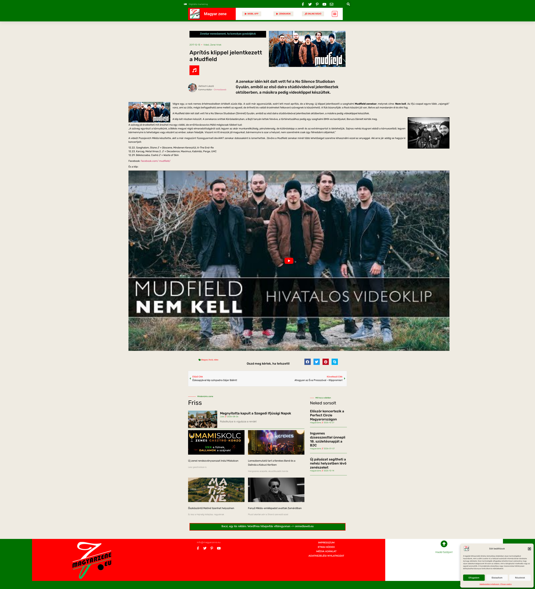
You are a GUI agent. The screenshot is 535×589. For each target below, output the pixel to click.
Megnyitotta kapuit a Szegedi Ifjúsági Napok (255, 413)
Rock (211, 360)
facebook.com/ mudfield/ (156, 160)
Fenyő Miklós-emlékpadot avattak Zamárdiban (275, 508)
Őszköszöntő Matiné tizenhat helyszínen (211, 508)
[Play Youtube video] (288, 261)
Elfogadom (474, 577)
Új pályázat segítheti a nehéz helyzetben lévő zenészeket (328, 463)
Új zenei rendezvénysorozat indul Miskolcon (213, 460)
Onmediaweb (220, 89)
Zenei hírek (215, 44)
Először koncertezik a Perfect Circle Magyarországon (327, 415)
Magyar (204, 360)
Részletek (520, 577)
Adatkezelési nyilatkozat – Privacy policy (496, 584)
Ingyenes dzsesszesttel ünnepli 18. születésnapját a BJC (327, 439)
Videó (206, 44)
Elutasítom (497, 577)
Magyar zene (215, 14)
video (216, 360)
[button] (529, 548)
